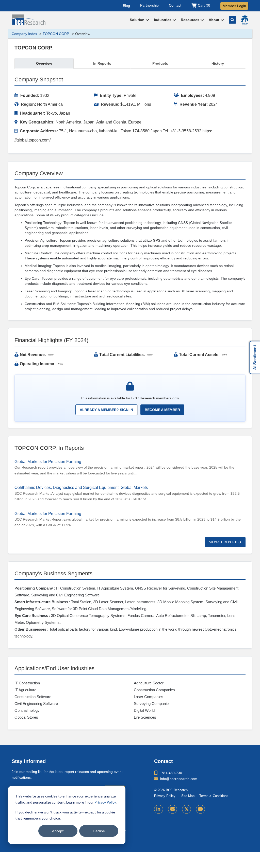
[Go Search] (232, 20)
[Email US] (172, 809)
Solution (137, 20)
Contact (175, 5)
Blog (126, 5)
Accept (58, 831)
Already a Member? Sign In (106, 410)
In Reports (102, 63)
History (218, 63)
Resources (190, 20)
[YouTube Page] (200, 809)
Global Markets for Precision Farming (47, 461)
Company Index (24, 34)
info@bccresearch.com (178, 779)
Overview (44, 63)
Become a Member (162, 410)
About (214, 20)
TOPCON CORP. (56, 34)
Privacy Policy (105, 802)
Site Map (187, 796)
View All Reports (224, 542)
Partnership (149, 5)
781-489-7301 (172, 773)
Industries (163, 20)
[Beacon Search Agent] (244, 20)
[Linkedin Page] (158, 809)
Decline (99, 831)
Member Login (234, 6)
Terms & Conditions (213, 796)
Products (160, 63)
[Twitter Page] (186, 809)
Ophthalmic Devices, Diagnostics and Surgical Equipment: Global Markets (81, 487)
